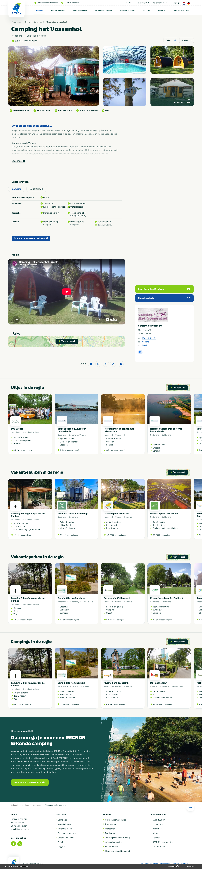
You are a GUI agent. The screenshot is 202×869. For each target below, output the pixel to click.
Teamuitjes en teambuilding (117, 837)
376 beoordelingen (71, 450)
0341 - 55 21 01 (149, 338)
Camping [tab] (16, 189)
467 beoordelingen (117, 704)
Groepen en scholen (103, 10)
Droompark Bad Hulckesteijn (72, 513)
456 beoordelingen (71, 620)
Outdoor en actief (127, 10)
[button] (189, 425)
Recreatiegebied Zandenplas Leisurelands (119, 430)
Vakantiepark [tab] (37, 189)
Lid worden (158, 824)
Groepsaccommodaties (115, 820)
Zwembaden (110, 824)
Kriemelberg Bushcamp (116, 682)
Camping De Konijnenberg (71, 598)
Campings (39, 10)
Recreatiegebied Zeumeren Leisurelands (71, 430)
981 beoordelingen (70, 535)
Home (27, 22)
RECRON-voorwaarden (163, 842)
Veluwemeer (92, 602)
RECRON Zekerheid (71, 3)
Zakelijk (146, 10)
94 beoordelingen (117, 620)
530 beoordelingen (24, 535)
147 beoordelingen (24, 450)
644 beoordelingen (164, 704)
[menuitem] (39, 10)
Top (190, 808)
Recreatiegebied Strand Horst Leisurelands (166, 430)
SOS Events (17, 428)
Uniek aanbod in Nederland (47, 3)
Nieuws (156, 833)
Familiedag (110, 833)
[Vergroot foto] (124, 60)
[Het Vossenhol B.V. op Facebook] (140, 352)
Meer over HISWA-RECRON (27, 782)
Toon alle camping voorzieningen (29, 238)
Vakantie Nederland (160, 3)
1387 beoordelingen (163, 535)
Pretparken (110, 829)
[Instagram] (19, 843)
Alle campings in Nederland (56, 22)
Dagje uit (162, 10)
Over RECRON (143, 3)
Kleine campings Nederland (117, 851)
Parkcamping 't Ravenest (117, 598)
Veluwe (36, 432)
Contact (156, 837)
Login (175, 3)
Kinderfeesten (111, 846)
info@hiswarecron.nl (20, 829)
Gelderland (27, 432)
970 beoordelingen (164, 620)
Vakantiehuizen (58, 10)
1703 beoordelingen (118, 535)
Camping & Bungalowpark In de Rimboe (28, 515)
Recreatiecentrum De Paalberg (166, 598)
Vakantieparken (80, 10)
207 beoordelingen (28, 41)
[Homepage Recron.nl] (13, 863)
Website (145, 342)
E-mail (144, 345)
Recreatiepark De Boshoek (164, 513)
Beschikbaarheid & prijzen (151, 289)
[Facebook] (13, 843)
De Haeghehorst (158, 682)
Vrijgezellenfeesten (113, 842)
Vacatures (129, 3)
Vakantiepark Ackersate (116, 513)
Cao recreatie (159, 846)
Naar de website (146, 298)
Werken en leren (181, 10)
